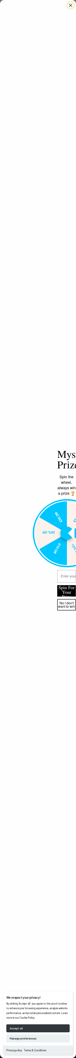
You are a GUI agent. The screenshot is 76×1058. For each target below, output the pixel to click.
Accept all (16, 1028)
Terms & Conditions (35, 1050)
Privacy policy (14, 1050)
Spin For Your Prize (66, 591)
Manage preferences (23, 1038)
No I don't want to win (66, 605)
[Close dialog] (70, 5)
